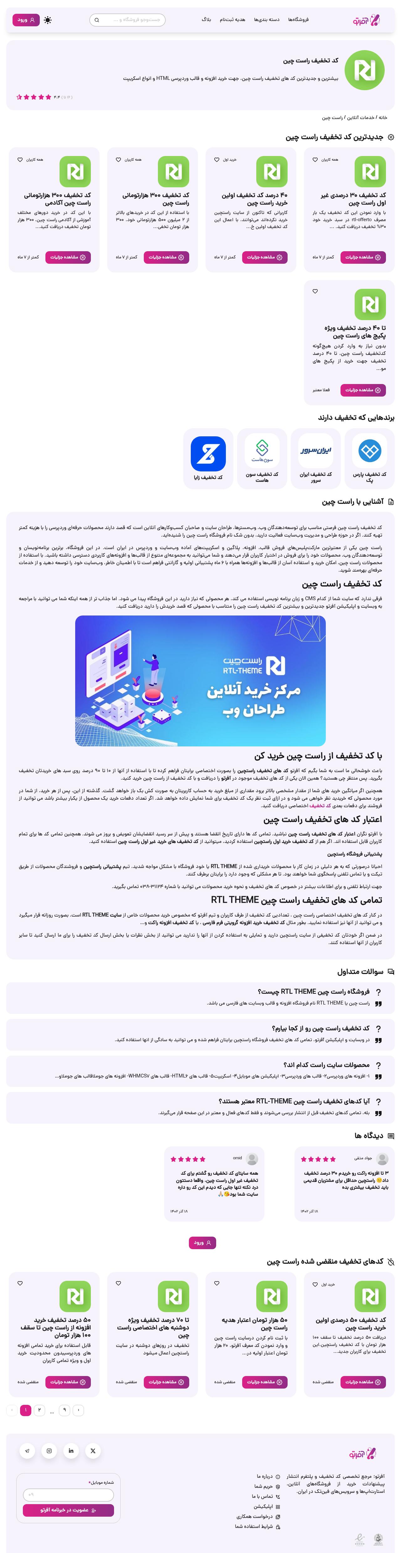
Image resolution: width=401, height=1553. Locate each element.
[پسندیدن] (315, 159)
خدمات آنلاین (360, 118)
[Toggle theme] (48, 20)
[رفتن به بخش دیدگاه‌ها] (33, 97)
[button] (363, 257)
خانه (383, 118)
